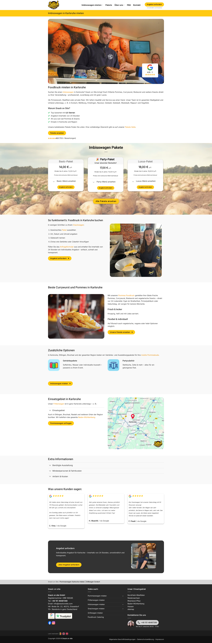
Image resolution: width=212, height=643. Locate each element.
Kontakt (137, 5)
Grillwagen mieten (95, 613)
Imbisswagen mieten (91, 5)
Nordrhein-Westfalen (136, 595)
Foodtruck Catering (96, 617)
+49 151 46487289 (149, 622)
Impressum (159, 639)
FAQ (129, 5)
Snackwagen (78, 225)
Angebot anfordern (154, 4)
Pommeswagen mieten (97, 596)
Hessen (131, 606)
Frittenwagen (58, 404)
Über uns (119, 5)
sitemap (131, 609)
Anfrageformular (67, 247)
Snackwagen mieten (96, 608)
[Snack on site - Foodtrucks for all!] (53, 5)
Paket (64, 230)
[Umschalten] (54, 182)
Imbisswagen (68, 92)
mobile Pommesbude (150, 355)
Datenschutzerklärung (145, 639)
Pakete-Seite (130, 127)
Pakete (108, 5)
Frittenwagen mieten (96, 600)
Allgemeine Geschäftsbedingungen (122, 639)
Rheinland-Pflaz (134, 601)
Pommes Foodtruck (126, 295)
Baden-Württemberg (86, 417)
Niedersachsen (134, 598)
